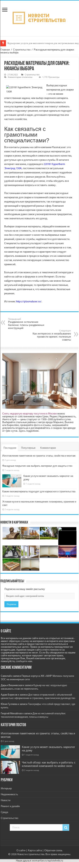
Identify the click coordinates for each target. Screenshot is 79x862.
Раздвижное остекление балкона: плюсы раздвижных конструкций (26, 323)
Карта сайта (35, 850)
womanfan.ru (39, 860)
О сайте (21, 850)
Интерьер (6, 788)
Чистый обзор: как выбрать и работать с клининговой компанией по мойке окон (49, 764)
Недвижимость (9, 794)
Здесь (22, 430)
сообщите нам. (24, 661)
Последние (9, 447)
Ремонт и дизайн (10, 806)
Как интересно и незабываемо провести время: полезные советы (52, 335)
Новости (5, 800)
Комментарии (48, 447)
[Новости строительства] (39, 17)
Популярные (28, 447)
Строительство (21, 49)
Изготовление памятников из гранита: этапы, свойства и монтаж (39, 455)
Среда (4, 812)
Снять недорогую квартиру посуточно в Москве (29, 413)
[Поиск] (66, 827)
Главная (5, 49)
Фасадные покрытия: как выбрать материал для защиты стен (37, 465)
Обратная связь (53, 850)
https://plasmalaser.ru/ (28, 301)
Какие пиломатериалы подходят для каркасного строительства (38, 491)
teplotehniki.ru (55, 860)
